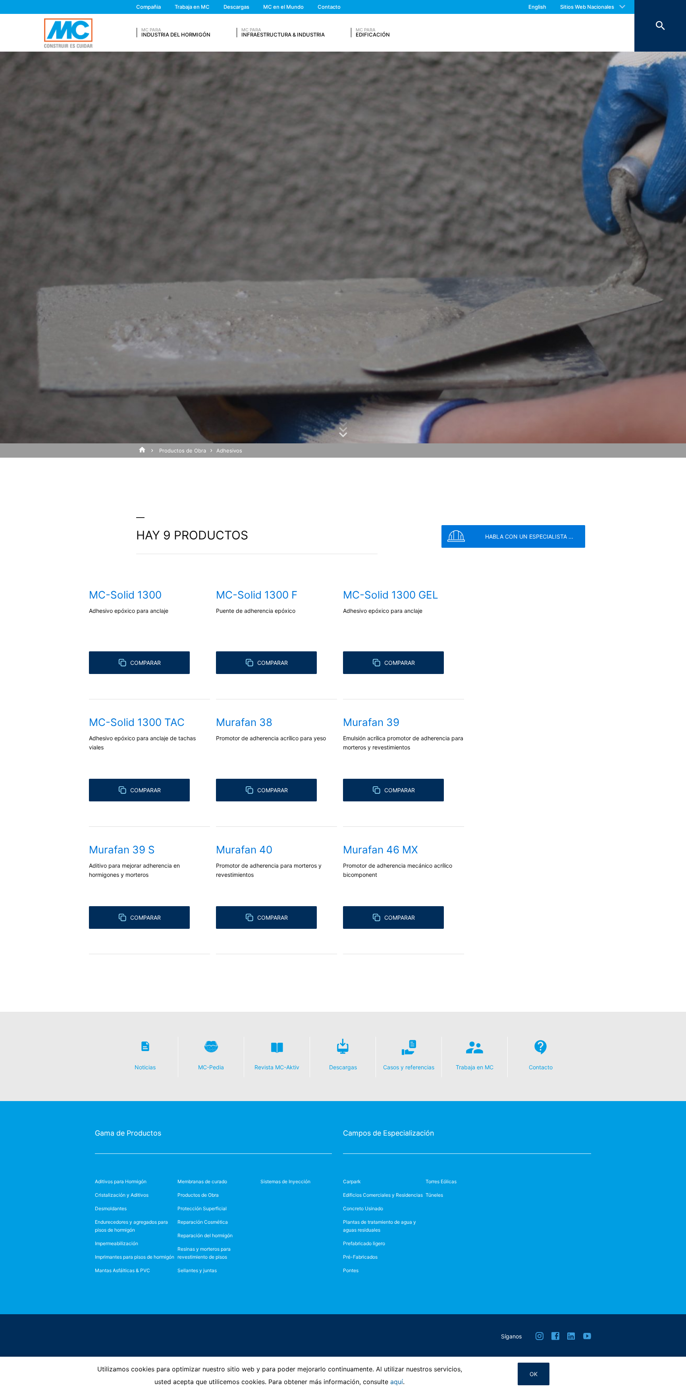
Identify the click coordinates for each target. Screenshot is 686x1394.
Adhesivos (229, 450)
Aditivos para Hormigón (120, 1181)
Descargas (236, 7)
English (537, 7)
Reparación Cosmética (202, 1222)
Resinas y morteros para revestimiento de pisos (204, 1253)
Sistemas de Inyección (285, 1181)
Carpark (352, 1181)
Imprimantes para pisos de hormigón (134, 1257)
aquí (396, 1382)
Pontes (350, 1270)
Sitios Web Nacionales (587, 7)
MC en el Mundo (283, 7)
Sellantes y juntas (197, 1270)
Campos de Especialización (388, 1133)
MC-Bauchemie (68, 32)
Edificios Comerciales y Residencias (383, 1195)
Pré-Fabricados (360, 1257)
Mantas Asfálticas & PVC (122, 1270)
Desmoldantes (111, 1208)
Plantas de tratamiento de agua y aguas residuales (379, 1226)
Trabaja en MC (192, 7)
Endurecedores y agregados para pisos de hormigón (131, 1226)
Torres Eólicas (441, 1181)
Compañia (148, 7)
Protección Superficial (202, 1208)
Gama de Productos (128, 1133)
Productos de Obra (182, 450)
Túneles (434, 1195)
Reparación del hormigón (205, 1235)
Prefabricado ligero (364, 1243)
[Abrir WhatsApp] (666, 1374)
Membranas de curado (202, 1181)
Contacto (329, 7)
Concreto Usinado (363, 1208)
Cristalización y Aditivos (121, 1195)
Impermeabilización (116, 1243)
